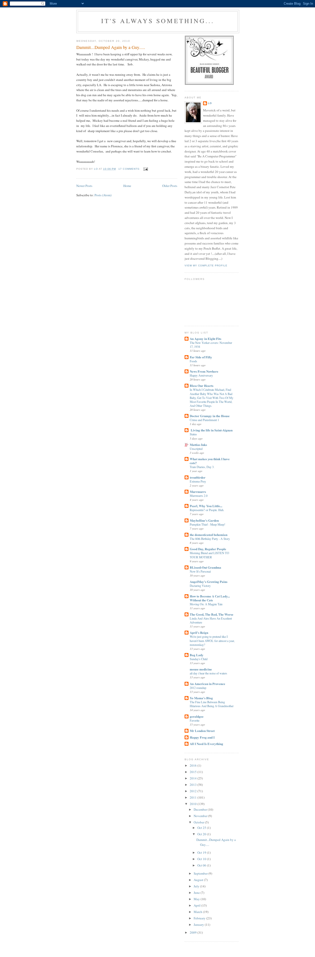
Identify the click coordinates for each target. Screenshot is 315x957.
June (197, 892)
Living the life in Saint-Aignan (211, 430)
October (199, 822)
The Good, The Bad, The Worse (211, 614)
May (197, 899)
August (199, 880)
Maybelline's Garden (204, 520)
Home (127, 185)
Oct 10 (202, 859)
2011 (193, 797)
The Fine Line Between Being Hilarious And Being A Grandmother (212, 704)
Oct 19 (202, 852)
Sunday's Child (198, 659)
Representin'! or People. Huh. (207, 510)
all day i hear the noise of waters (208, 673)
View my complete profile (206, 265)
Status (193, 434)
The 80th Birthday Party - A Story (210, 539)
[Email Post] (145, 168)
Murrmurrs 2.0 (198, 496)
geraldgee (197, 716)
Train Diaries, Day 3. (202, 467)
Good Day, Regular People (208, 549)
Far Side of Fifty (201, 357)
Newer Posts (84, 185)
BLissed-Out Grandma (205, 567)
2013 (193, 784)
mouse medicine (201, 669)
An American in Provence (207, 683)
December (201, 809)
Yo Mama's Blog (201, 698)
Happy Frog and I (202, 737)
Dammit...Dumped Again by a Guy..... (110, 47)
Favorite (194, 720)
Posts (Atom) (102, 195)
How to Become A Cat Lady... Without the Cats (210, 598)
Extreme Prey (198, 481)
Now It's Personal (200, 571)
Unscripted (196, 449)
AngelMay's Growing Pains (208, 581)
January (199, 924)
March (198, 912)
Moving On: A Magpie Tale (206, 604)
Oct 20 (202, 834)
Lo (210, 103)
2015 (193, 772)
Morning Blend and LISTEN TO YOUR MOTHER (209, 555)
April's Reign (199, 632)
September (201, 873)
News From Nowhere (204, 371)
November (201, 816)
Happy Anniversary (201, 375)
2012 (193, 791)
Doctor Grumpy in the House (210, 415)
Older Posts (169, 185)
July (197, 886)
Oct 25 (202, 827)
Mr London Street (202, 730)
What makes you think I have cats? (210, 460)
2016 (193, 765)
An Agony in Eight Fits (205, 338)
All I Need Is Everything (206, 743)
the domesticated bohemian (208, 534)
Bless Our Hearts (201, 385)
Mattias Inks (198, 444)
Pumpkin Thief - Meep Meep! (207, 524)
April (197, 905)
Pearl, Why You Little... (206, 505)
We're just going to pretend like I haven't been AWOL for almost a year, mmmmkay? (212, 640)
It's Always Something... (158, 20)
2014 (193, 778)
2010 (193, 804)
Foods (193, 361)
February (200, 918)
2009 (193, 932)
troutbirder (197, 477)
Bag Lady (197, 655)
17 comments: (129, 168)
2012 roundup (198, 688)
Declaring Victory (200, 586)
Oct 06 (202, 865)
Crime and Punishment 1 (204, 420)
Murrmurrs (198, 491)
